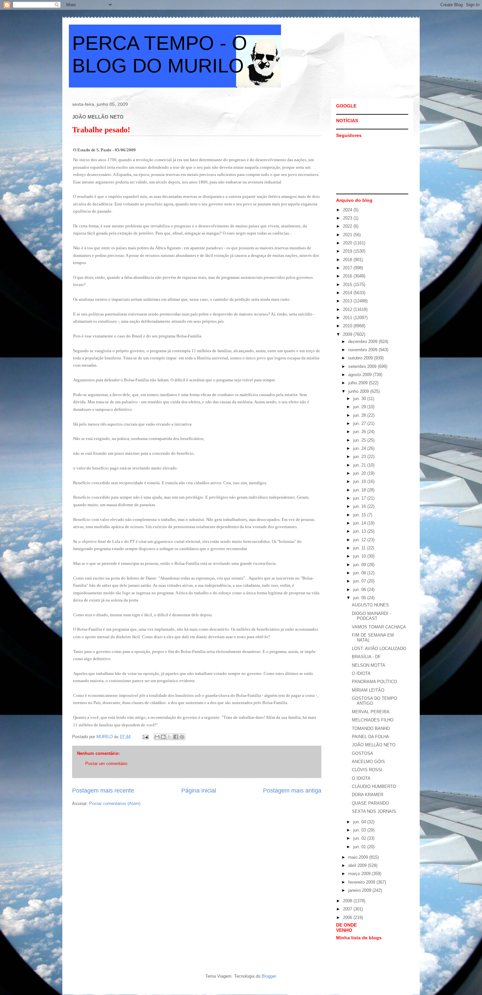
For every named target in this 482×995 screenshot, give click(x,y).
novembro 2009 (363, 349)
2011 (348, 317)
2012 (348, 309)
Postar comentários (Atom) (114, 803)
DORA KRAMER (367, 794)
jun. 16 (360, 506)
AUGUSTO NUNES (370, 605)
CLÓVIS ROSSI (367, 769)
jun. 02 (360, 838)
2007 (348, 909)
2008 (348, 900)
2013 (348, 300)
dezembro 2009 (363, 341)
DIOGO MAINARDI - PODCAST (371, 616)
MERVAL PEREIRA (371, 711)
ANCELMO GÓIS (368, 761)
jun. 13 (360, 531)
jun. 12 (360, 539)
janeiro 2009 (360, 890)
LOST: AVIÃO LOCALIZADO (379, 648)
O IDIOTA (361, 673)
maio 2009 (358, 857)
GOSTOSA (362, 753)
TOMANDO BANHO (371, 728)
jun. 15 (360, 514)
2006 (348, 917)
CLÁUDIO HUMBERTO (374, 786)
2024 (348, 209)
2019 (348, 251)
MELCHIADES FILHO (372, 720)
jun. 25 (360, 440)
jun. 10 (360, 556)
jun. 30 (360, 398)
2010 (348, 325)
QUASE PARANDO (370, 803)
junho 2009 (359, 391)
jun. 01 (360, 846)
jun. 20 (360, 473)
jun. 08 (360, 572)
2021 (348, 234)
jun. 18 (360, 490)
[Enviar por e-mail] (157, 737)
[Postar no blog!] (163, 737)
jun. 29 (360, 406)
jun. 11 (360, 547)
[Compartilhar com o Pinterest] (182, 737)
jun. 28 (360, 415)
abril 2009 (358, 865)
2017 (348, 267)
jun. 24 (360, 448)
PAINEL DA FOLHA (370, 736)
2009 (348, 334)
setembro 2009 (363, 366)
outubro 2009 (361, 357)
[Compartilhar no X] (169, 737)
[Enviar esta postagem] (145, 736)
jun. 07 (360, 581)
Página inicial (198, 790)
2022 (348, 226)
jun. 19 (360, 481)
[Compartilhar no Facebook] (175, 737)
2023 (348, 218)
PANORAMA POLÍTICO (374, 681)
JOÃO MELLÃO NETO (373, 744)
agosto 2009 (360, 374)
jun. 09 (360, 564)
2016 (348, 276)
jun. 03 (360, 830)
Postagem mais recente (103, 790)
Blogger (269, 976)
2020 (348, 242)
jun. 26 (360, 431)
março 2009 (360, 873)
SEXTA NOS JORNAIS (374, 811)
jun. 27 (360, 423)
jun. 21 (360, 465)
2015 (348, 284)
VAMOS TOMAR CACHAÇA (379, 626)
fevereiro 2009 (362, 882)
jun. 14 (360, 523)
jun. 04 (360, 821)
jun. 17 (360, 498)
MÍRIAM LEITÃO (368, 690)
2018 (348, 259)
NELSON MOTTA (368, 665)
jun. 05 (360, 597)
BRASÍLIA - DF (366, 656)
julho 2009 (358, 382)
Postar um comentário (106, 763)
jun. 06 (360, 589)
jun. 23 (360, 456)
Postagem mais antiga (292, 790)
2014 (348, 292)
